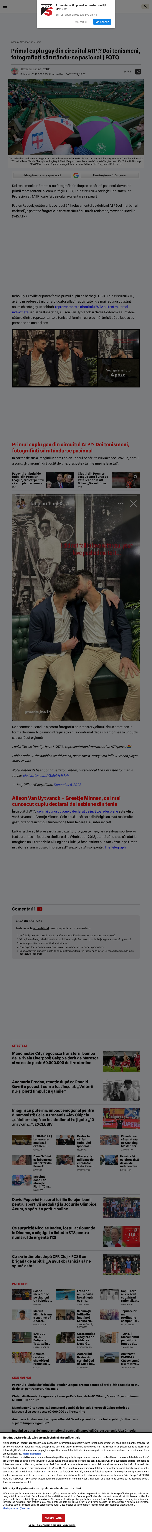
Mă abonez (102, 22)
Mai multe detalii (32, 1453)
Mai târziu (81, 22)
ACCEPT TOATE (53, 1517)
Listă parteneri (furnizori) (17, 1508)
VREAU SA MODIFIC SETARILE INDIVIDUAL (52, 1525)
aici (45, 1472)
